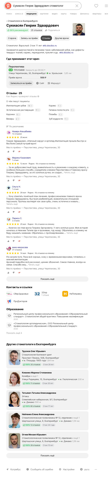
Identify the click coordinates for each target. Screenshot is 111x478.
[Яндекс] (8, 6)
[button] (40, 83)
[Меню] (106, 6)
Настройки (68, 469)
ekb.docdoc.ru (50, 45)
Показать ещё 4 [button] (14, 333)
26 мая (23, 192)
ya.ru (86, 469)
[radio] (8, 151)
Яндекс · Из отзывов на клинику (42, 164)
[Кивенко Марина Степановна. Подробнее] (47, 378)
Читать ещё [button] (33, 264)
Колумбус (15, 469)
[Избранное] (96, 6)
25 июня (23, 137)
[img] (12, 137)
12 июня (23, 164)
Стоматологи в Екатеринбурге (23, 21)
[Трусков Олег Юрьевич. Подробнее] (47, 358)
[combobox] (42, 6)
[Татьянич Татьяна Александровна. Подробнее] (47, 400)
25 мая (23, 224)
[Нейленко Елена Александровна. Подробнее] (47, 420)
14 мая (23, 253)
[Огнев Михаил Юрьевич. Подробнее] (47, 440)
